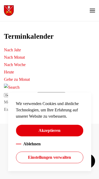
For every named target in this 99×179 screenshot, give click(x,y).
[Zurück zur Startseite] (9, 10)
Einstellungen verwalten (49, 157)
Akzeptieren (49, 130)
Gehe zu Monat (17, 79)
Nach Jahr (12, 50)
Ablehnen (32, 144)
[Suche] (12, 86)
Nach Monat (14, 57)
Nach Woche (15, 64)
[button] (92, 10)
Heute (9, 72)
